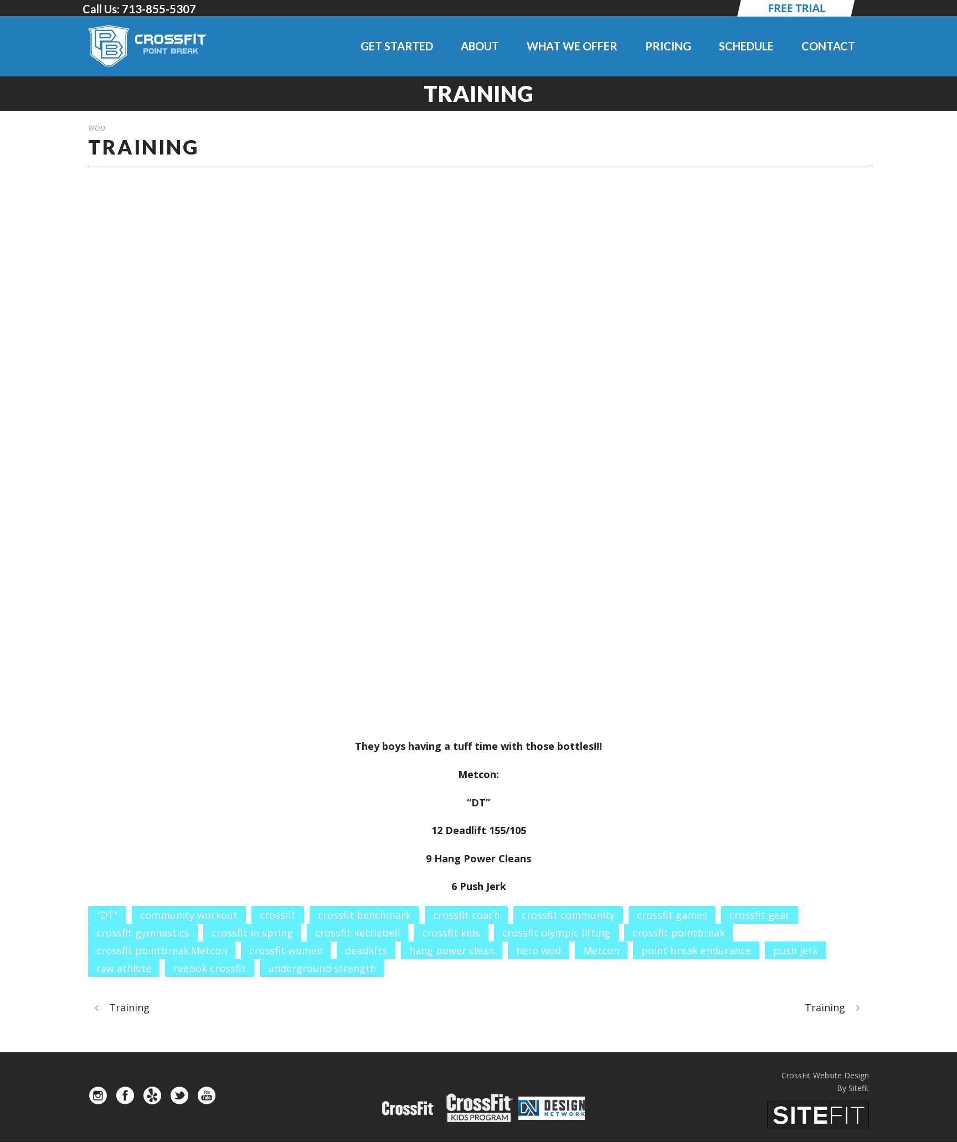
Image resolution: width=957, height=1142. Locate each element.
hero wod (538, 950)
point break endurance (696, 950)
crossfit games (672, 915)
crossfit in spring (252, 932)
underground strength (322, 968)
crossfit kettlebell (357, 932)
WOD (97, 128)
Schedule (746, 46)
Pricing (668, 46)
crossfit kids (451, 932)
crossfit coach (466, 915)
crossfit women (286, 950)
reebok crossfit (209, 968)
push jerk (795, 950)
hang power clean (451, 950)
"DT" (107, 915)
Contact (828, 46)
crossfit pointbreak (678, 932)
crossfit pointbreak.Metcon (161, 950)
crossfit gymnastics (142, 932)
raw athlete (123, 968)
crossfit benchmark (364, 915)
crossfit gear (759, 915)
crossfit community (568, 915)
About (480, 46)
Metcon (601, 950)
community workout (189, 915)
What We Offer (572, 46)
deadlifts (366, 950)
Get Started (397, 46)
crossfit (278, 915)
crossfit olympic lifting (556, 932)
